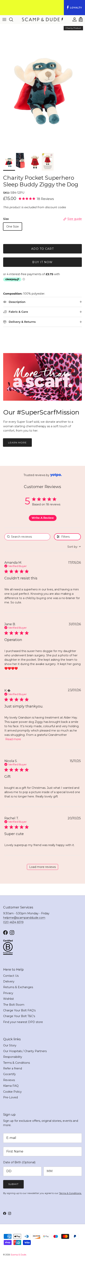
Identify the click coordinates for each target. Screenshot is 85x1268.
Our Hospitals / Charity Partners (25, 1051)
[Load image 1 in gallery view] (42, 87)
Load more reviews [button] (42, 867)
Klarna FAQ (11, 1086)
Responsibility (12, 1057)
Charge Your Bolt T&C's (19, 1016)
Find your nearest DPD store (23, 1022)
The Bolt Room (13, 1004)
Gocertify (9, 1074)
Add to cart (42, 249)
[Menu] (4, 19)
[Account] (72, 19)
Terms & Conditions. (70, 1193)
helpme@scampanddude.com (24, 917)
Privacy (8, 993)
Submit (13, 1184)
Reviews (9, 1080)
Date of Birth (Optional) (19, 1162)
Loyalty (76, 7)
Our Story (9, 1045)
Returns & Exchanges (18, 987)
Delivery (8, 981)
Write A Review (43, 518)
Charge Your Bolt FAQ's (19, 1010)
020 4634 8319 (13, 922)
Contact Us (11, 976)
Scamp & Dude (18, 1254)
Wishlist (8, 999)
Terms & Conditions (16, 1063)
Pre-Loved (10, 1097)
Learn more (17, 442)
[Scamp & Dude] (42, 19)
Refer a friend (12, 1068)
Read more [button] (13, 739)
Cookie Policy (12, 1091)
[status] (27, 536)
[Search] (13, 19)
